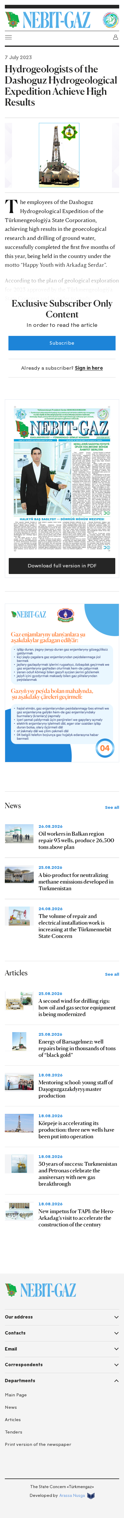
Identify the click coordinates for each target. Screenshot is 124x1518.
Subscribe (61, 343)
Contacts (15, 1333)
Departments (20, 1380)
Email (11, 1349)
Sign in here (89, 368)
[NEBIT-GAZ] (40, 1290)
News (11, 1407)
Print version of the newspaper (38, 1444)
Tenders (13, 1432)
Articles (13, 1419)
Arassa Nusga (72, 1495)
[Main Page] (52, 19)
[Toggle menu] (8, 37)
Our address (19, 1317)
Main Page (16, 1395)
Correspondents (24, 1364)
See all (112, 807)
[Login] (115, 37)
